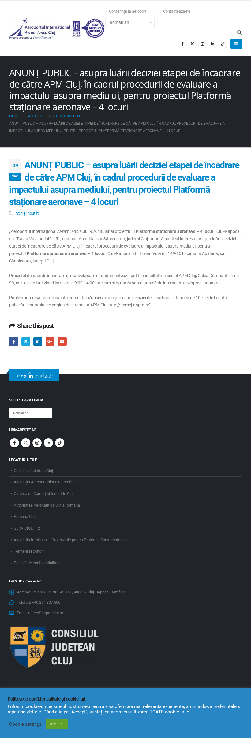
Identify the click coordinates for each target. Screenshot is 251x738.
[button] (239, 32)
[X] (192, 44)
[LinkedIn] (212, 44)
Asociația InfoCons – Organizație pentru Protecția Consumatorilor (70, 540)
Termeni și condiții (29, 551)
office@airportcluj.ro (45, 613)
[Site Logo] (57, 28)
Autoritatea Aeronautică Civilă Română (47, 505)
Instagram (37, 442)
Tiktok (59, 442)
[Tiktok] (223, 44)
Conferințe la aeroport (127, 11)
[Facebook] (182, 44)
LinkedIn (37, 341)
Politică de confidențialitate (37, 563)
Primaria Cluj (25, 516)
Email (62, 341)
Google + (50, 341)
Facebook (13, 341)
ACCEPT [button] (57, 724)
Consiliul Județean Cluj (33, 470)
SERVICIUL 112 (27, 528)
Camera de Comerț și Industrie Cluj (43, 493)
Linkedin (48, 442)
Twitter (25, 341)
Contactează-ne (176, 11)
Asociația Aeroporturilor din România (45, 482)
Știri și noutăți (27, 213)
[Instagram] (202, 44)
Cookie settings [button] (25, 724)
